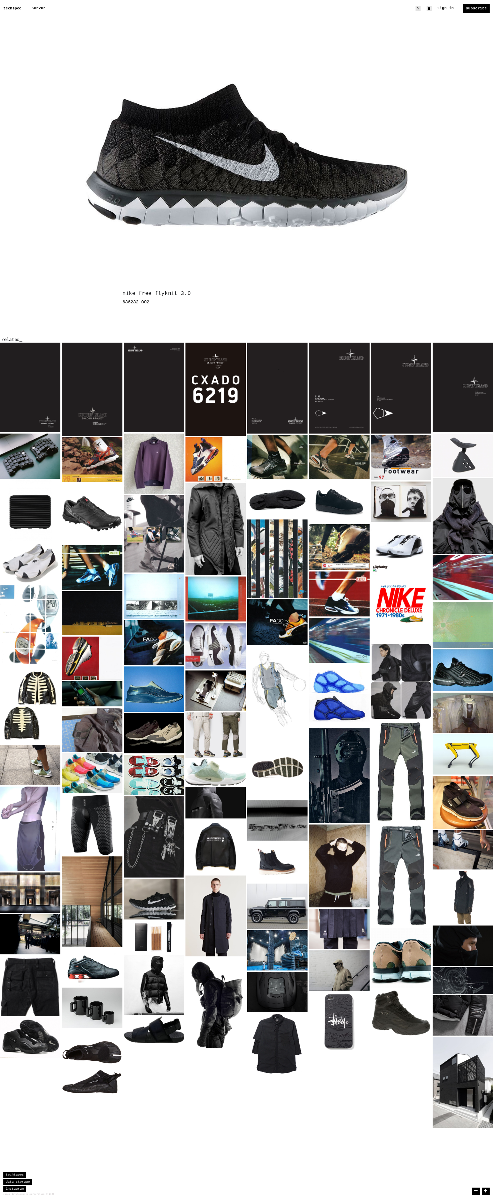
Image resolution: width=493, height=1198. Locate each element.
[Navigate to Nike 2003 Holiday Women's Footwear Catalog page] (154, 596)
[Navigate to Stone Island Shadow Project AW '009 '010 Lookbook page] (339, 388)
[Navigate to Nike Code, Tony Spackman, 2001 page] (401, 681)
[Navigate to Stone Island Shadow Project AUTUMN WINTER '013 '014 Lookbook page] (277, 388)
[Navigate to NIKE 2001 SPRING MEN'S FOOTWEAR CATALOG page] (277, 457)
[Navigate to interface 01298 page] (463, 980)
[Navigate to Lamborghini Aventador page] (277, 992)
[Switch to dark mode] (429, 8)
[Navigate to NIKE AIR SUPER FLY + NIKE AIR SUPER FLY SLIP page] (154, 689)
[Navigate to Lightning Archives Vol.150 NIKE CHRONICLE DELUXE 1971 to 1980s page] (401, 604)
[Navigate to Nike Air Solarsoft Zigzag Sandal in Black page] (154, 1029)
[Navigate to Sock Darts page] (30, 765)
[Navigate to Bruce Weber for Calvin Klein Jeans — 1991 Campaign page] (154, 837)
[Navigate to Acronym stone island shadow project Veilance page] (463, 897)
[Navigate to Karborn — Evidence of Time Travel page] (277, 820)
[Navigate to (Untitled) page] (277, 768)
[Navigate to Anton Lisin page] (339, 866)
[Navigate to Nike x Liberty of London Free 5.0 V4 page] (401, 958)
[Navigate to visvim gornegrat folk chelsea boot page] (277, 862)
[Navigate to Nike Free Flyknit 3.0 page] (154, 899)
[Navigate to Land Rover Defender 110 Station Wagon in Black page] (277, 906)
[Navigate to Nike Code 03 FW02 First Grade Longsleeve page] (154, 464)
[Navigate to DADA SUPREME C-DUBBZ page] (401, 543)
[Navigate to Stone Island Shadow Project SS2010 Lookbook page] (401, 388)
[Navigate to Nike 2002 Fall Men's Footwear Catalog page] (92, 613)
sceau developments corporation (24, 1194)
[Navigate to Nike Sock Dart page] (92, 773)
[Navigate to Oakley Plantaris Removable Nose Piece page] (463, 455)
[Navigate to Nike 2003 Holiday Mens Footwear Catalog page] (215, 599)
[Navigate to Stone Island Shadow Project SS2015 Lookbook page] (215, 389)
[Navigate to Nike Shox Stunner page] (463, 849)
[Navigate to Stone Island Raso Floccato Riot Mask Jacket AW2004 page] (339, 970)
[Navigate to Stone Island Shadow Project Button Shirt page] (277, 1043)
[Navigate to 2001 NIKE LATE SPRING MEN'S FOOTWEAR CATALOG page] (339, 594)
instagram (15, 1189)
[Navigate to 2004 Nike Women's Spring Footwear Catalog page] (463, 577)
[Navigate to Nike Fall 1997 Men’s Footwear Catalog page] (401, 457)
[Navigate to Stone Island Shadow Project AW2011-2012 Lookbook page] (154, 387)
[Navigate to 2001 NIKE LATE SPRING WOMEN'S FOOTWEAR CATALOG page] (92, 567)
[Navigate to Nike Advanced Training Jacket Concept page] (215, 802)
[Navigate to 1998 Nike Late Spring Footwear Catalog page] (92, 459)
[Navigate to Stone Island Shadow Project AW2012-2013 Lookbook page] (30, 387)
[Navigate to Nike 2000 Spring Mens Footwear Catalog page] (215, 646)
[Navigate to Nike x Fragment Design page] (154, 775)
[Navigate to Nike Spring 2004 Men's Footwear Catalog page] (339, 640)
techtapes (15, 1175)
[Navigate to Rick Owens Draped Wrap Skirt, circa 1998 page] (30, 829)
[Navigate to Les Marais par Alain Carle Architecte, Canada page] (92, 901)
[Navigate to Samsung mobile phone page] (92, 693)
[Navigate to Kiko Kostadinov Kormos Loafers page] (277, 499)
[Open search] (418, 8)
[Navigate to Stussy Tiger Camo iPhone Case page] (339, 1022)
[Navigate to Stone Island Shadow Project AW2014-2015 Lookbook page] (92, 389)
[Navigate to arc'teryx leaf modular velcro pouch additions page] (92, 730)
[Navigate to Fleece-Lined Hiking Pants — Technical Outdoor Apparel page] (401, 823)
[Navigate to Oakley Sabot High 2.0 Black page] (401, 1013)
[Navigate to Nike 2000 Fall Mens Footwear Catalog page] (277, 622)
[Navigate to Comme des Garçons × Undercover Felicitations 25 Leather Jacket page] (215, 847)
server (39, 8)
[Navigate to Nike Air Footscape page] (154, 733)
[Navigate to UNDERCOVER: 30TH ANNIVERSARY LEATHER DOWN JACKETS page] (154, 985)
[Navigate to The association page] (30, 934)
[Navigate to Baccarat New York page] (30, 892)
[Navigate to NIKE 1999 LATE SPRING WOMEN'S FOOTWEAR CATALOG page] (215, 459)
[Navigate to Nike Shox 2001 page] (92, 968)
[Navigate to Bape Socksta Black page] (30, 562)
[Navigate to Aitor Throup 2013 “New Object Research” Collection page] (215, 1003)
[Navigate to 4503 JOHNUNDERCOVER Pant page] (30, 986)
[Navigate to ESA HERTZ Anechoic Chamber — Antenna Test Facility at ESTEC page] (277, 950)
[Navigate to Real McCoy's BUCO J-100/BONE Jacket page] (30, 704)
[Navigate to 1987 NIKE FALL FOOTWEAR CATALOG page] (277, 558)
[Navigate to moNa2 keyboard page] (30, 456)
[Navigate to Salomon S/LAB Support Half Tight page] (92, 825)
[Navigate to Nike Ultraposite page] (30, 1037)
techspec (12, 8)
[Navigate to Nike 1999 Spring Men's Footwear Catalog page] (92, 658)
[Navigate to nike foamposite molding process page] (463, 713)
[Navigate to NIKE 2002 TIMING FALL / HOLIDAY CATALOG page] (30, 624)
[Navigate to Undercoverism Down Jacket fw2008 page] (463, 1015)
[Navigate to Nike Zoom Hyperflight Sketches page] (339, 695)
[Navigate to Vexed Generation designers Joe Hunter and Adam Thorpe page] (401, 502)
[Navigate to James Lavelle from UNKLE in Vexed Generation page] (215, 529)
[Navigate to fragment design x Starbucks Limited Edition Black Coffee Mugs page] (92, 1008)
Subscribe (476, 8)
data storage (18, 1182)
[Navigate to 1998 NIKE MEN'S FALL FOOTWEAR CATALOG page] (339, 547)
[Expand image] (50, 422)
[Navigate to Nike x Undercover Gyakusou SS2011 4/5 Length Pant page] (215, 735)
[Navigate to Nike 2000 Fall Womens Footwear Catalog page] (154, 642)
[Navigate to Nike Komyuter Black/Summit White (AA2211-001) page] (463, 802)
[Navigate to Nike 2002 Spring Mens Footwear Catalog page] (463, 625)
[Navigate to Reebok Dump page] (463, 670)
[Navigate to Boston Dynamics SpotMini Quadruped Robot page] (463, 754)
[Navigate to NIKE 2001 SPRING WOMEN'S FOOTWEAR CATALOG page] (339, 457)
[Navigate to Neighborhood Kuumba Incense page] (154, 937)
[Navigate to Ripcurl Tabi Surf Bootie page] (92, 1067)
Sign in (445, 8)
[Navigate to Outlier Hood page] (463, 946)
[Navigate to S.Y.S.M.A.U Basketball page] (277, 691)
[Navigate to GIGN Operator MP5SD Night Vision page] (339, 775)
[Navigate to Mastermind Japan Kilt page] (339, 929)
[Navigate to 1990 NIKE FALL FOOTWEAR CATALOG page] (154, 533)
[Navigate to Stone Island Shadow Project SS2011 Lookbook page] (463, 387)
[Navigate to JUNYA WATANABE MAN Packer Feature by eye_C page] (463, 516)
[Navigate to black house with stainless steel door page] (463, 1082)
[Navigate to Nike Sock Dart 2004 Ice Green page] (215, 772)
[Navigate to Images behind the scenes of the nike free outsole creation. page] (215, 690)
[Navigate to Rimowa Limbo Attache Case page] (30, 510)
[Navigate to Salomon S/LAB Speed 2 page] (92, 514)
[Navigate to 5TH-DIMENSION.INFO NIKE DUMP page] (339, 502)
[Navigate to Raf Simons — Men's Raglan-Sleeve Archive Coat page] (215, 916)
